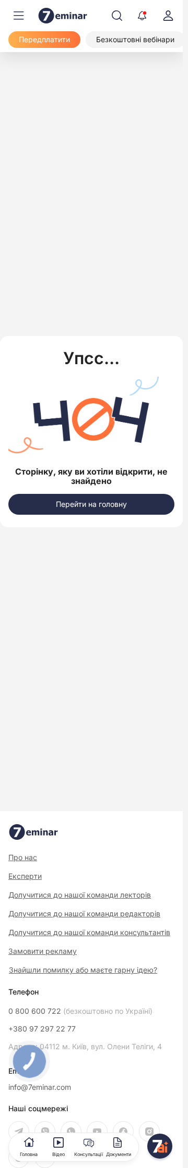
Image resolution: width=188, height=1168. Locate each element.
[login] (168, 15)
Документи (118, 1154)
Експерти (25, 876)
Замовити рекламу (42, 951)
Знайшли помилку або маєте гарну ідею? (83, 970)
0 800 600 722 (80, 1011)
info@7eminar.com (39, 1087)
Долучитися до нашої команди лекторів (79, 894)
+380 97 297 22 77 (42, 1029)
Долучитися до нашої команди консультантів (89, 932)
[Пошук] (117, 15)
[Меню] (18, 15)
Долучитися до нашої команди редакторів (84, 913)
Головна (29, 1154)
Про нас (22, 857)
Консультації (88, 1154)
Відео (58, 1154)
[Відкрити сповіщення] (142, 15)
